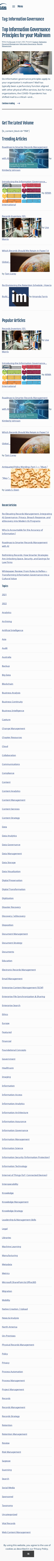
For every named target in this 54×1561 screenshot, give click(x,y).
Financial (6, 1041)
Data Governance (11, 844)
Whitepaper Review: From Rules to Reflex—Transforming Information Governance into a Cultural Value (25, 575)
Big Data (6, 674)
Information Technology (14, 1166)
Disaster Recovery (11, 907)
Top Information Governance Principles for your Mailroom (26, 32)
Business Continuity (12, 701)
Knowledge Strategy (12, 1210)
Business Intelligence (13, 710)
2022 (4, 603)
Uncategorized (9, 1514)
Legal (5, 1228)
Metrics (6, 1273)
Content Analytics (11, 791)
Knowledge (8, 1192)
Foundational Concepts (14, 1050)
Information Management (15, 1139)
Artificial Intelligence (12, 630)
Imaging (6, 1076)
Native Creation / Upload (15, 1308)
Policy (5, 1353)
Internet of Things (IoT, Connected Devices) (24, 1175)
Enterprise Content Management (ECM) (22, 987)
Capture (35, 42)
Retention (7, 1425)
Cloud (5, 746)
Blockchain (7, 683)
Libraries (6, 1237)
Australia (6, 657)
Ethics (5, 1014)
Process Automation (12, 1371)
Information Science (12, 1148)
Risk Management (11, 1451)
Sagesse (6, 1460)
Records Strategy (11, 1416)
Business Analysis (11, 692)
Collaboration (9, 755)
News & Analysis (10, 1317)
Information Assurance (14, 1121)
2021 (4, 594)
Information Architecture (15, 1112)
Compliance (8, 773)
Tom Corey (10, 273)
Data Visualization (11, 871)
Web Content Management (16, 1532)
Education (7, 960)
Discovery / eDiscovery (13, 916)
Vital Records (8, 1523)
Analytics (6, 612)
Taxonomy (7, 1505)
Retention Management (14, 1434)
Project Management (13, 1389)
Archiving (7, 621)
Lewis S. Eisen (12, 489)
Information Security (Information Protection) (26, 1157)
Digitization (42, 42)
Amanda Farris (40, 296)
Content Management (13, 799)
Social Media (8, 1487)
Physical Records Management (18, 1344)
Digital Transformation (13, 889)
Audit (4, 648)
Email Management (12, 978)
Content (6, 782)
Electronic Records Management (19, 969)
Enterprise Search (11, 1005)
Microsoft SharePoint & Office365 (19, 1282)
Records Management (13, 1407)
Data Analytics (9, 835)
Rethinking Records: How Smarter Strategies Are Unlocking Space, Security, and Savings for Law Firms (26, 558)
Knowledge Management (15, 1201)
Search (5, 1478)
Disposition (7, 924)
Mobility (6, 1300)
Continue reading (8, 103)
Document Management (10, 44)
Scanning (7, 1469)
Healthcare (8, 1067)
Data (4, 826)
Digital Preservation (12, 880)
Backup (6, 665)
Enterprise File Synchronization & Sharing (23, 996)
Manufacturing (10, 1255)
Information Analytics (13, 1103)
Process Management (13, 1380)
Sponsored (7, 1496)
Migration (7, 1291)
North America (9, 1326)
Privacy (5, 1362)
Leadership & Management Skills (19, 1219)
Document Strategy (12, 942)
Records (6, 1398)
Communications (11, 764)
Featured (7, 1032)
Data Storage (9, 862)
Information (8, 1085)
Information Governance (28, 44)
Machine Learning (11, 1246)
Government (8, 1058)
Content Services (11, 808)
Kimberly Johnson (11, 170)
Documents (8, 951)
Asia (4, 639)
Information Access (12, 1094)
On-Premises (8, 1335)
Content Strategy (11, 817)
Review (5, 1442)
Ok (28, 1554)
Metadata (7, 1264)
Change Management (13, 728)
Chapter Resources (12, 737)
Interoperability (10, 1184)
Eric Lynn (12, 42)
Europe (5, 1023)
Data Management (12, 853)
